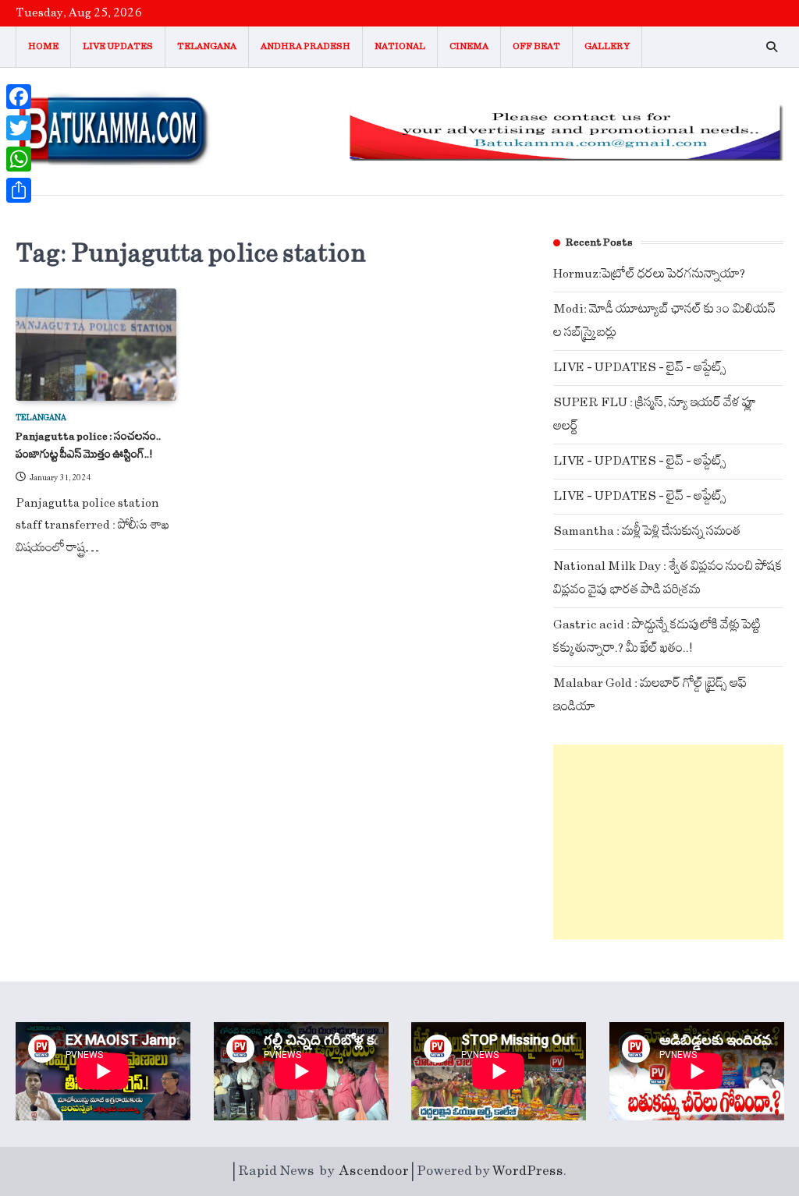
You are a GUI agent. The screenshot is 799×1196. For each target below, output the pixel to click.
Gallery (607, 46)
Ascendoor (374, 1171)
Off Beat (536, 46)
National (400, 46)
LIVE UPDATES (118, 46)
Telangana (206, 46)
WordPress (527, 1171)
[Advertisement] (668, 842)
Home (43, 46)
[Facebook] (18, 96)
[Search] (771, 46)
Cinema (468, 46)
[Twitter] (18, 127)
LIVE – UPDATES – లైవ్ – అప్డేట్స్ (639, 367)
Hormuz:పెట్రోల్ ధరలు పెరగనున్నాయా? (649, 274)
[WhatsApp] (18, 159)
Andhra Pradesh (305, 46)
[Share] (18, 190)
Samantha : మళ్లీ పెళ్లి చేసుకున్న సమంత (646, 531)
